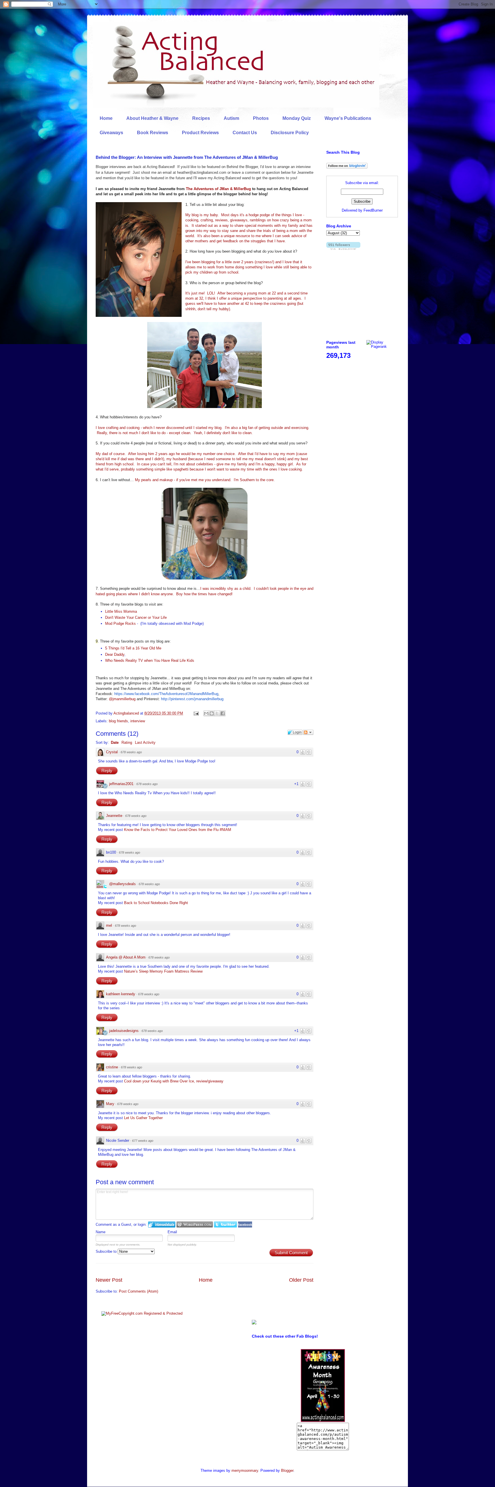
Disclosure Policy (290, 132)
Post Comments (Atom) (138, 1291)
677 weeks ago (142, 1140)
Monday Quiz (296, 118)
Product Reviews (200, 132)
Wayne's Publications (348, 118)
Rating (126, 742)
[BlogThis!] (212, 713)
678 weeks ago (131, 752)
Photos (261, 118)
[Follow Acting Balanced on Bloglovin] (347, 167)
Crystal (112, 752)
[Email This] (206, 713)
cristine (112, 1067)
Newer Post (109, 1280)
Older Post (301, 1280)
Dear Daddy (114, 654)
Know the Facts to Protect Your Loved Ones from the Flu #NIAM (177, 830)
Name (100, 1232)
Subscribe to (107, 1251)
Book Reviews (152, 132)
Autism (231, 118)
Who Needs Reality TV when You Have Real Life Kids (149, 660)
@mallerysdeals (122, 884)
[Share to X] (217, 713)
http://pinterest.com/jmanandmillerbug (192, 699)
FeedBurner (373, 210)
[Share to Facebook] (222, 713)
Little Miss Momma (121, 611)
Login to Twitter (225, 1224)
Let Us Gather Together (143, 1118)
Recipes (201, 118)
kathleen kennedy (120, 994)
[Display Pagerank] (382, 346)
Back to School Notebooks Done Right (156, 903)
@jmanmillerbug (122, 699)
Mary (110, 1104)
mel (109, 925)
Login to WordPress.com (194, 1224)
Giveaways (111, 132)
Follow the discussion (308, 732)
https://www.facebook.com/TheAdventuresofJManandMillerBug (166, 694)
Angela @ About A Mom (126, 957)
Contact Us (245, 132)
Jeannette (114, 815)
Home (106, 118)
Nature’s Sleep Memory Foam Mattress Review (163, 971)
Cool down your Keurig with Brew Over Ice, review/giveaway (173, 1081)
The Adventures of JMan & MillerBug (218, 189)
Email (172, 1232)
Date (115, 742)
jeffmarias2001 (121, 784)
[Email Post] (196, 713)
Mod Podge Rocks (120, 623)
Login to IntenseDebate (161, 1224)
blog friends (118, 721)
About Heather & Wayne (152, 118)
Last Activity (145, 742)
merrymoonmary (244, 1470)
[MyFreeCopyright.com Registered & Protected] (141, 1313)
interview (137, 721)
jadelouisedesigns (124, 1031)
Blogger (287, 1470)
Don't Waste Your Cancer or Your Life (136, 617)
